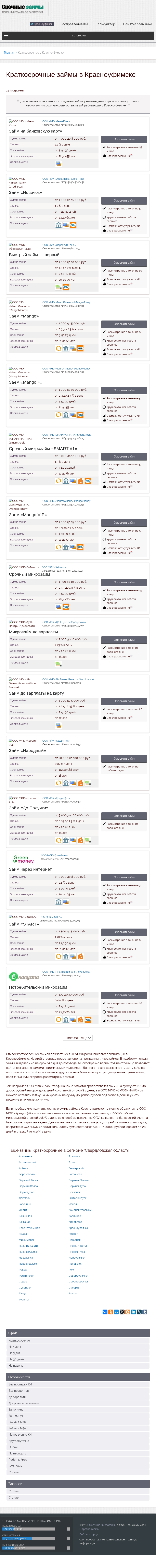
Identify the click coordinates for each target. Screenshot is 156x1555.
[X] (122, 1312)
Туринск (24, 1299)
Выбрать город (88, 1534)
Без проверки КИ (20, 1384)
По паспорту (17, 1453)
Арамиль (74, 1156)
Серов (23, 1281)
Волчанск (74, 1192)
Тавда (22, 1293)
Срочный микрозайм (29, 574)
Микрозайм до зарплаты (33, 631)
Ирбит (23, 1209)
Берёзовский (27, 1174)
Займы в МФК (17, 1428)
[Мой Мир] (116, 1312)
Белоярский (76, 1168)
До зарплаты (17, 1397)
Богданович (76, 1174)
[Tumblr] (144, 1312)
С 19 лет (14, 1497)
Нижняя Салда (28, 1251)
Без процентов (19, 1390)
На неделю (16, 1365)
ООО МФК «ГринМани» (54, 855)
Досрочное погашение (24, 1403)
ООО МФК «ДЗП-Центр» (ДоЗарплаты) (64, 622)
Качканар (24, 1221)
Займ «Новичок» (25, 192)
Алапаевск (25, 1156)
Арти (72, 1162)
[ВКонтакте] (105, 1312)
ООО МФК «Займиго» (54, 567)
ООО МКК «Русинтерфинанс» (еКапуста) (66, 971)
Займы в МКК (17, 1422)
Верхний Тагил (28, 1180)
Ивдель (73, 1204)
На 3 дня (14, 1353)
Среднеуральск (78, 1281)
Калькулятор (105, 24)
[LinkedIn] (133, 1312)
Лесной (73, 1233)
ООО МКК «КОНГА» (51, 917)
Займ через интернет (30, 869)
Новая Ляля (26, 1257)
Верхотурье (26, 1192)
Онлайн (14, 1447)
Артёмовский (27, 1162)
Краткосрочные (19, 1340)
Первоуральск (28, 1263)
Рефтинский (26, 1275)
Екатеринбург (77, 1197)
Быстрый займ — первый (34, 254)
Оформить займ (124, 139)
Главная (9, 52)
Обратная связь (89, 1529)
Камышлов (25, 1215)
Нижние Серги (28, 1245)
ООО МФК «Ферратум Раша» (59, 245)
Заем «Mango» (24, 316)
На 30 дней (16, 1359)
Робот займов (18, 1459)
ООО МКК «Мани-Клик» (56, 121)
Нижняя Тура (77, 1251)
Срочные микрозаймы (102, 1524)
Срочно (14, 1472)
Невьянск (74, 1239)
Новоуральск (77, 1257)
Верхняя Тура (77, 1186)
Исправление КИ (75, 24)
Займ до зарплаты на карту (36, 693)
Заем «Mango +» (25, 382)
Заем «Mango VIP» (28, 514)
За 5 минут (16, 1415)
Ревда (23, 1269)
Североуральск (78, 1275)
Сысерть (74, 1287)
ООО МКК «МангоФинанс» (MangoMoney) (66, 302)
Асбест (23, 1168)
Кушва (23, 1233)
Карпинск (75, 1215)
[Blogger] (127, 1312)
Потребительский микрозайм (38, 987)
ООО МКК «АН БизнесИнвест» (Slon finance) (68, 679)
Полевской (75, 1263)
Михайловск (26, 1239)
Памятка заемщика (137, 24)
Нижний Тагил (78, 1245)
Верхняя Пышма (79, 1180)
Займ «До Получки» (29, 808)
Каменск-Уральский (81, 1209)
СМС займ (15, 1466)
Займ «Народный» (27, 750)
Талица (73, 1293)
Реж (71, 1269)
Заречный (25, 1204)
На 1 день (15, 1346)
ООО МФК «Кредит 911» (56, 740)
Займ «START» (24, 924)
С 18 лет (14, 1491)
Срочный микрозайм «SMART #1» (43, 448)
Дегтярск (24, 1197)
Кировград (75, 1221)
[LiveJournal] (139, 1312)
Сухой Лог (25, 1287)
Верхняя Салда (28, 1186)
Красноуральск (78, 1227)
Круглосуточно (19, 1440)
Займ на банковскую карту (35, 131)
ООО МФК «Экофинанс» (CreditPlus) (63, 178)
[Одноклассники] (110, 1312)
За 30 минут (17, 1409)
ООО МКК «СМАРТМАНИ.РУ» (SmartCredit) (66, 434)
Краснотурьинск (29, 1227)
